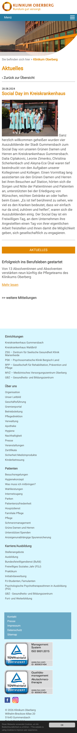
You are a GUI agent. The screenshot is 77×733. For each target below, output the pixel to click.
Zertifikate (11, 450)
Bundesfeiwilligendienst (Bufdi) (23, 561)
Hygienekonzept (14, 479)
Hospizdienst (12, 508)
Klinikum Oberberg (45, 59)
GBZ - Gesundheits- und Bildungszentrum (29, 593)
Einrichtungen (14, 336)
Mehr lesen (10, 285)
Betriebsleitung (13, 411)
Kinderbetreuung (14, 459)
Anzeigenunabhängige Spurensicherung (28, 537)
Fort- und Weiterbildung (18, 598)
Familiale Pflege (14, 513)
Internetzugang (14, 494)
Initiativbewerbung (15, 576)
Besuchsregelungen (16, 474)
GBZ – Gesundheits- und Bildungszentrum (29, 377)
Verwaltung (11, 421)
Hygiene (9, 431)
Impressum (13, 625)
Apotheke (10, 426)
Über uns (11, 386)
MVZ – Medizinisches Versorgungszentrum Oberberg (36, 372)
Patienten (11, 468)
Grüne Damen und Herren (19, 527)
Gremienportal (13, 406)
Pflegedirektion (14, 416)
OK (62, 725)
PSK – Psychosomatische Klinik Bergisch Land (32, 360)
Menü (8, 17)
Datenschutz (14, 630)
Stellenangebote (14, 552)
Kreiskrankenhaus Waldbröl (21, 347)
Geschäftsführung (15, 402)
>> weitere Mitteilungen (19, 298)
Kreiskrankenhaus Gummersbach (24, 342)
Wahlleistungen (14, 489)
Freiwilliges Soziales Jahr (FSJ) (23, 566)
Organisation (12, 392)
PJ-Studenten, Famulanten (20, 581)
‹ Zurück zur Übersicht (18, 78)
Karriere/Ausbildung (18, 546)
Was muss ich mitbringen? (20, 484)
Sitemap (12, 634)
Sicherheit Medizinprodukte (21, 455)
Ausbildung (11, 557)
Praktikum (11, 571)
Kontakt (11, 616)
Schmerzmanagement (18, 523)
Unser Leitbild (13, 397)
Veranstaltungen (14, 445)
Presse (9, 440)
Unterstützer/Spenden (18, 532)
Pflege (8, 518)
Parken (9, 498)
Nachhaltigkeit (13, 435)
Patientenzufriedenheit (18, 503)
